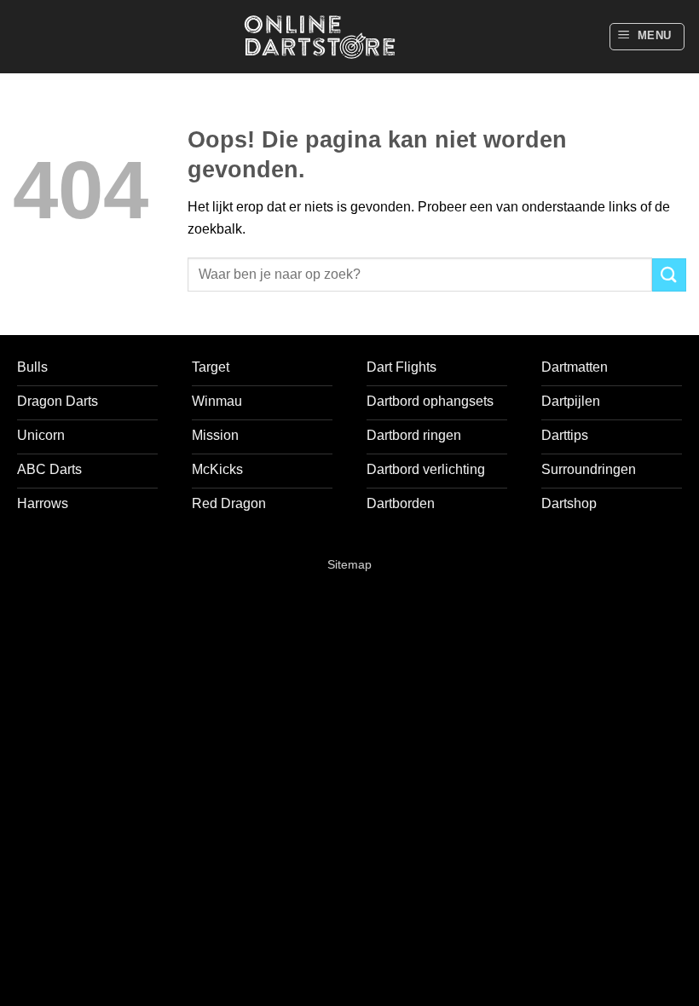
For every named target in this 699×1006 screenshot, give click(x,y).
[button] (647, 36)
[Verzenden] (669, 275)
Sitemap (349, 564)
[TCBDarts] (319, 37)
